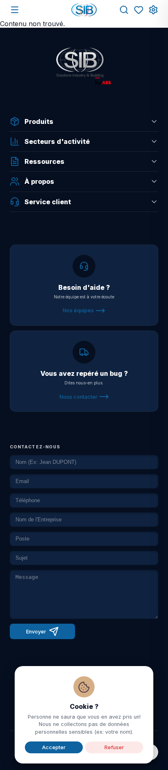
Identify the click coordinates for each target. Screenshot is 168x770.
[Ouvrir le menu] (15, 10)
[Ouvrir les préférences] (153, 10)
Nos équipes (78, 310)
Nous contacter (78, 397)
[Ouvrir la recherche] (124, 10)
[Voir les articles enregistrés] (139, 10)
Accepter (54, 747)
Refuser (114, 747)
